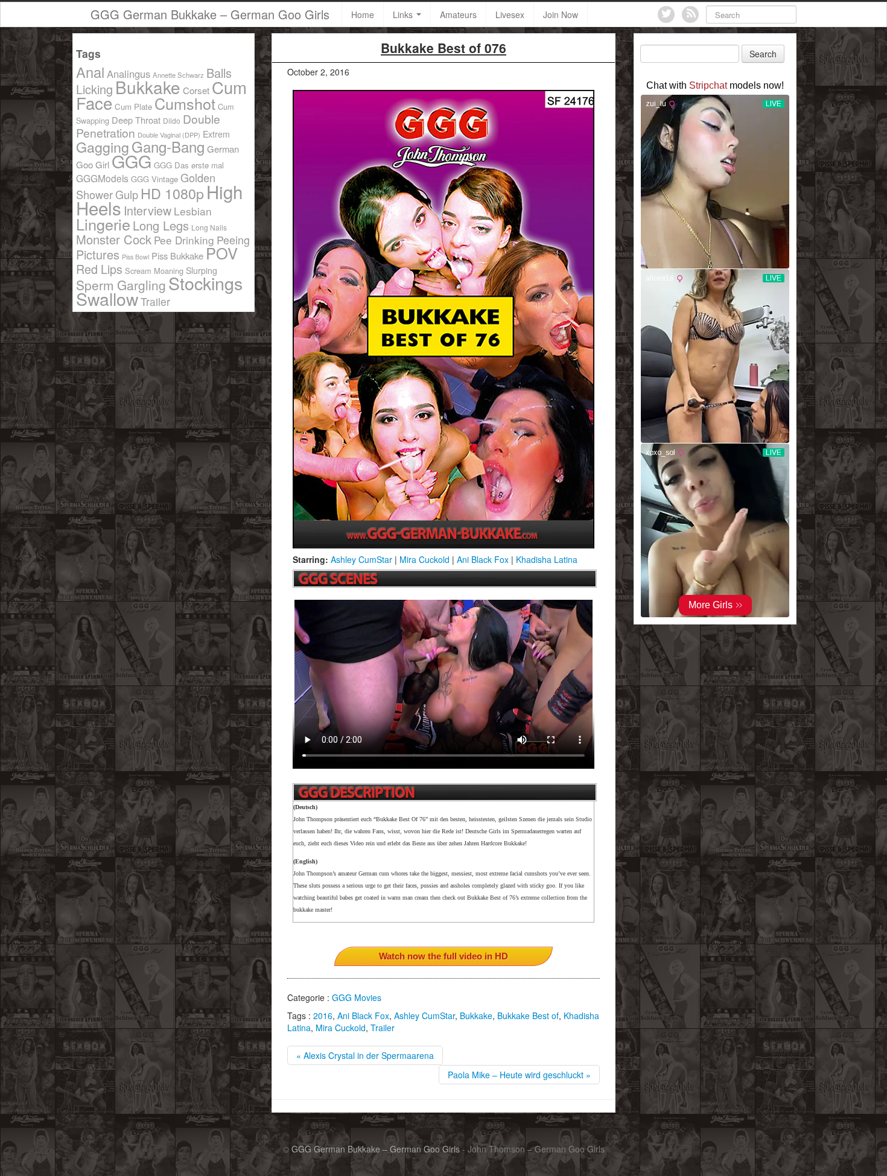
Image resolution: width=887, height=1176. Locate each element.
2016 (322, 1015)
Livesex (509, 14)
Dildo (171, 120)
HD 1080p (172, 193)
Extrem (216, 134)
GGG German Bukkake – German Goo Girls (210, 14)
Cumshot (184, 103)
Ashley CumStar (361, 559)
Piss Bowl (135, 256)
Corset (196, 90)
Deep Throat (136, 119)
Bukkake (476, 1015)
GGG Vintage (154, 179)
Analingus (128, 73)
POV (222, 253)
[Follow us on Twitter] (666, 14)
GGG (131, 160)
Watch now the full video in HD (443, 956)
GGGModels (102, 178)
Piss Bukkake (177, 255)
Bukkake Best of (528, 1015)
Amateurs (458, 14)
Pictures (97, 254)
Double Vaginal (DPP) (169, 134)
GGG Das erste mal (189, 165)
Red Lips (99, 269)
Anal (90, 72)
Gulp (126, 194)
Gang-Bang (168, 146)
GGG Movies (356, 997)
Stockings (205, 282)
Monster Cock (113, 239)
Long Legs (161, 225)
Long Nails (209, 227)
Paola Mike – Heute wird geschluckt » (519, 1075)
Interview (147, 210)
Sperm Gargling (121, 285)
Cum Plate (133, 106)
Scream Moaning (154, 270)
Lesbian (193, 210)
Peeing (233, 239)
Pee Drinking (184, 239)
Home (362, 14)
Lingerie (103, 224)
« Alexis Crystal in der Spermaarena (365, 1055)
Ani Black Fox (483, 559)
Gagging (102, 146)
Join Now (560, 14)
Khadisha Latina (546, 559)
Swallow (107, 298)
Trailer (382, 1028)
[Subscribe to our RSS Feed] (690, 14)
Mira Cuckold (424, 559)
